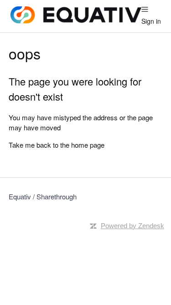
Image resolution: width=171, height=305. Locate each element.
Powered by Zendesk (132, 226)
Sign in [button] (151, 21)
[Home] (75, 20)
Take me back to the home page (56, 145)
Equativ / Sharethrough (43, 196)
